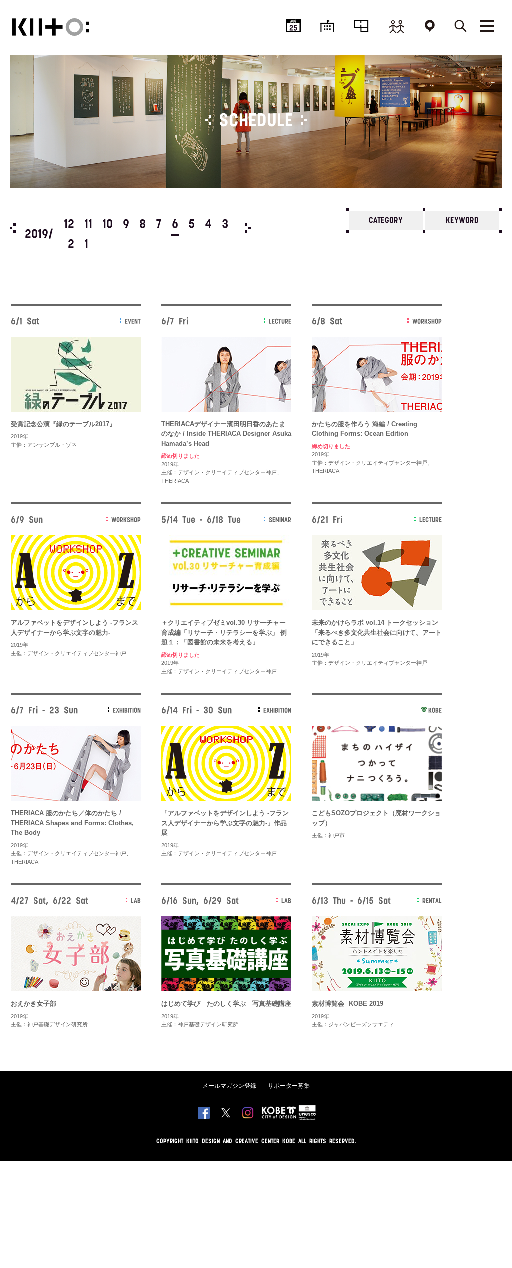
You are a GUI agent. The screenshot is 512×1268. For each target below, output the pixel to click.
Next (248, 228)
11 (88, 225)
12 (69, 225)
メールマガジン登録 (229, 1086)
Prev (13, 228)
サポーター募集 (289, 1086)
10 (107, 225)
